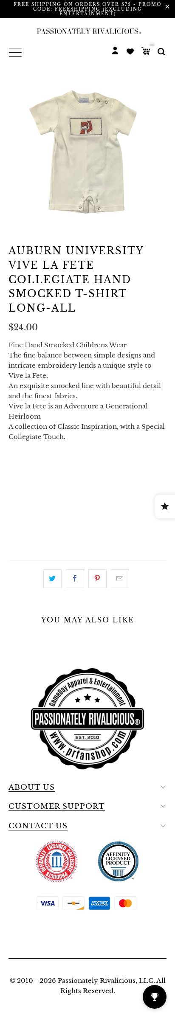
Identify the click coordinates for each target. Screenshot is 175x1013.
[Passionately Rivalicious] (87, 31)
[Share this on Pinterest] (97, 578)
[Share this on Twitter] (52, 578)
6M (41, 469)
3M (18, 469)
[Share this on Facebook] (75, 578)
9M (64, 469)
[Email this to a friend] (120, 578)
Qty (15, 493)
